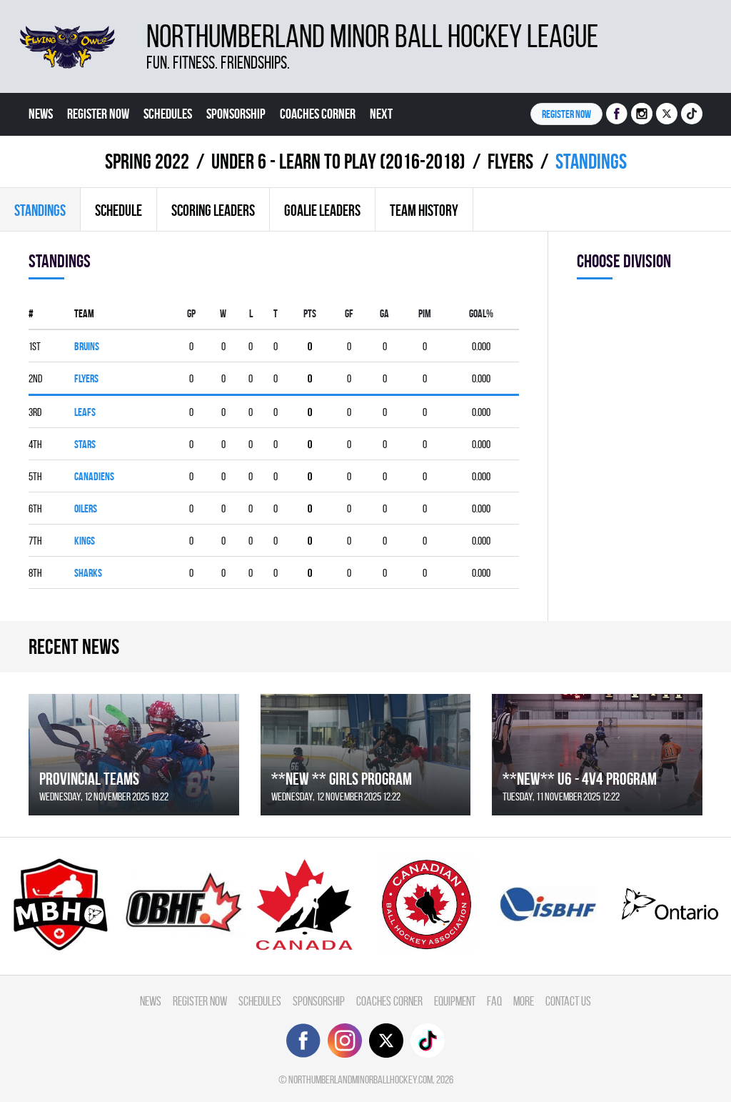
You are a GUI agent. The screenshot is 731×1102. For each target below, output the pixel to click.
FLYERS (510, 161)
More (523, 1001)
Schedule (118, 210)
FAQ (494, 1001)
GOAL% (481, 313)
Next (381, 113)
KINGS (84, 541)
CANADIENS (94, 476)
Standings (40, 210)
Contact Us (568, 1001)
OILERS (85, 508)
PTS (309, 313)
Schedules (167, 113)
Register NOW (566, 114)
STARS (85, 444)
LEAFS (85, 412)
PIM (424, 313)
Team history (424, 210)
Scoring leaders (213, 210)
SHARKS (88, 573)
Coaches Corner (318, 113)
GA (384, 313)
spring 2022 (147, 161)
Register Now (98, 113)
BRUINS (86, 346)
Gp (191, 313)
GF (349, 313)
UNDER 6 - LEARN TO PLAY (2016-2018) (338, 161)
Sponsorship (236, 113)
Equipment (454, 1001)
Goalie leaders (322, 210)
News (41, 113)
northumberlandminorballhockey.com (360, 1079)
